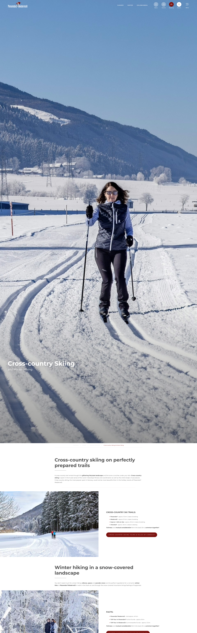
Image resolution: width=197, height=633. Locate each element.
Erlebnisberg (142, 5)
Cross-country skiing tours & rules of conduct (132, 534)
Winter (130, 5)
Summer (120, 5)
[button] (187, 5)
